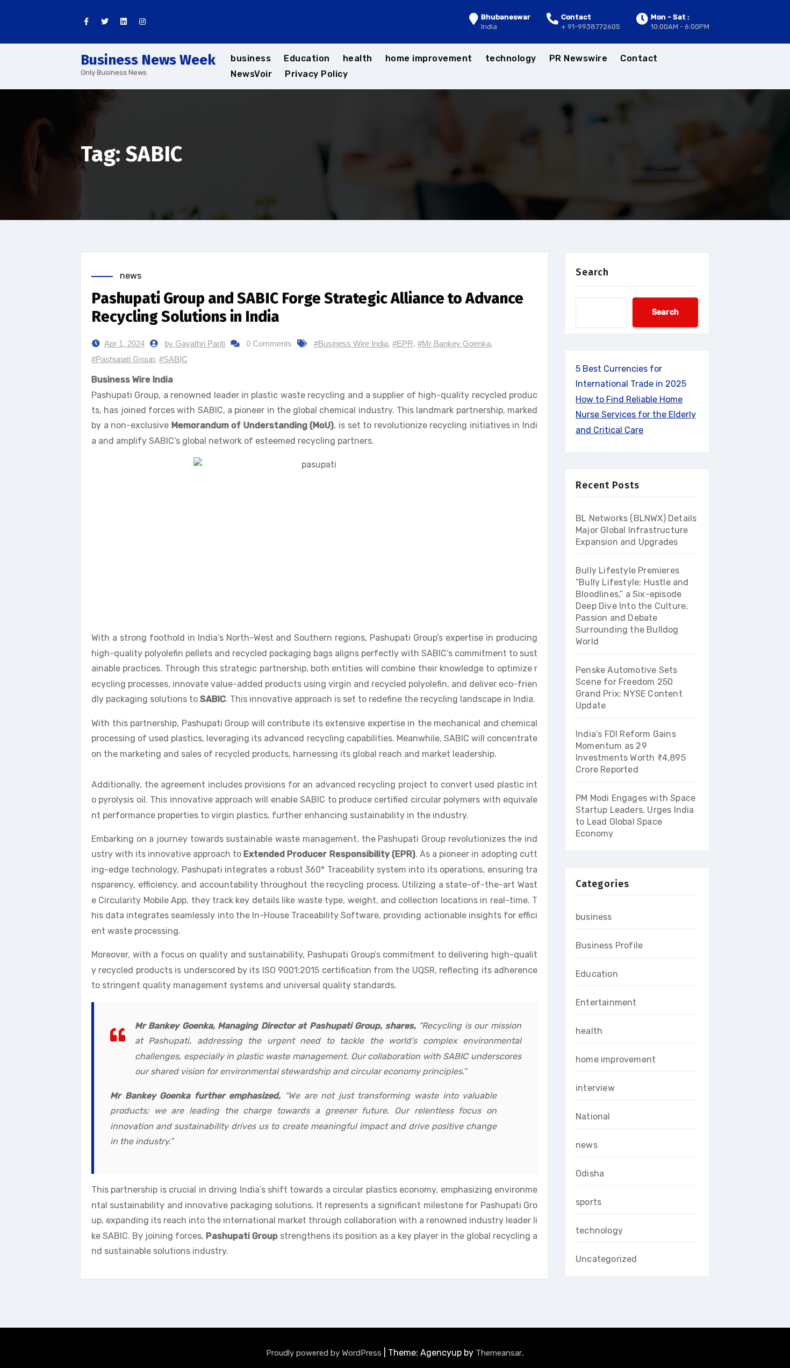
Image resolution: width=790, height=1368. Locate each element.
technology (510, 58)
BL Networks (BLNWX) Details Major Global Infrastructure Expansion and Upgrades (636, 530)
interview (595, 1088)
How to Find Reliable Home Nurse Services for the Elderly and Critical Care (636, 414)
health (357, 58)
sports (588, 1202)
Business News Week (148, 60)
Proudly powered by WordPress (325, 1353)
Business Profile (609, 945)
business (251, 58)
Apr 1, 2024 (124, 343)
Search (592, 272)
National (593, 1116)
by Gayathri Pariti (194, 343)
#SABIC (173, 359)
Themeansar (499, 1353)
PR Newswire (578, 58)
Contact (639, 58)
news (130, 276)
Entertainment (606, 1002)
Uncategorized (606, 1259)
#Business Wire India (351, 343)
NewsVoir (251, 74)
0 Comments (269, 343)
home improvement (428, 58)
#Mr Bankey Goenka (454, 343)
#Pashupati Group (123, 359)
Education (307, 58)
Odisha (590, 1173)
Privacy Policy (316, 74)
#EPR (402, 343)
